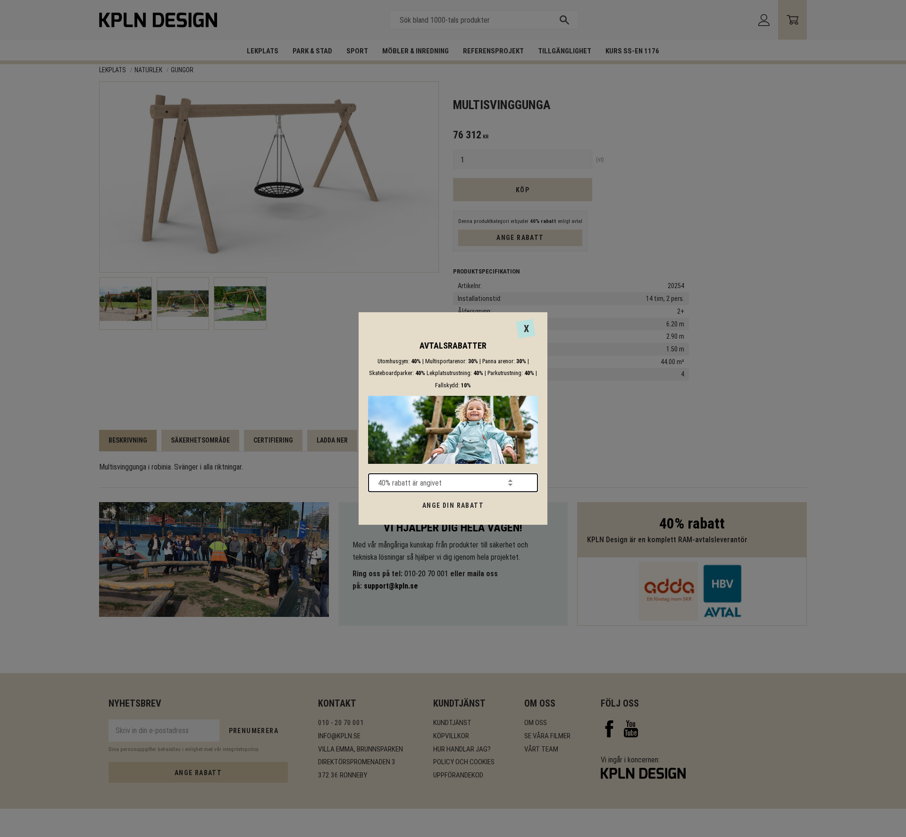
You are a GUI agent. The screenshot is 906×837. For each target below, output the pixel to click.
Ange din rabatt (453, 505)
